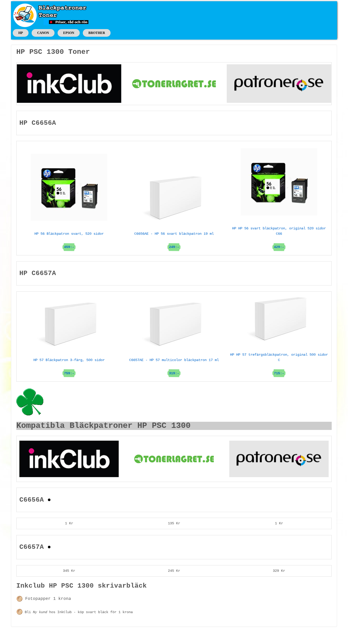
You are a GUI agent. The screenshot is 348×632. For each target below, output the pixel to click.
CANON (43, 33)
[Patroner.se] (279, 83)
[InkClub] (69, 83)
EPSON (68, 33)
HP (20, 33)
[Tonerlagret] (174, 83)
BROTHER (96, 33)
